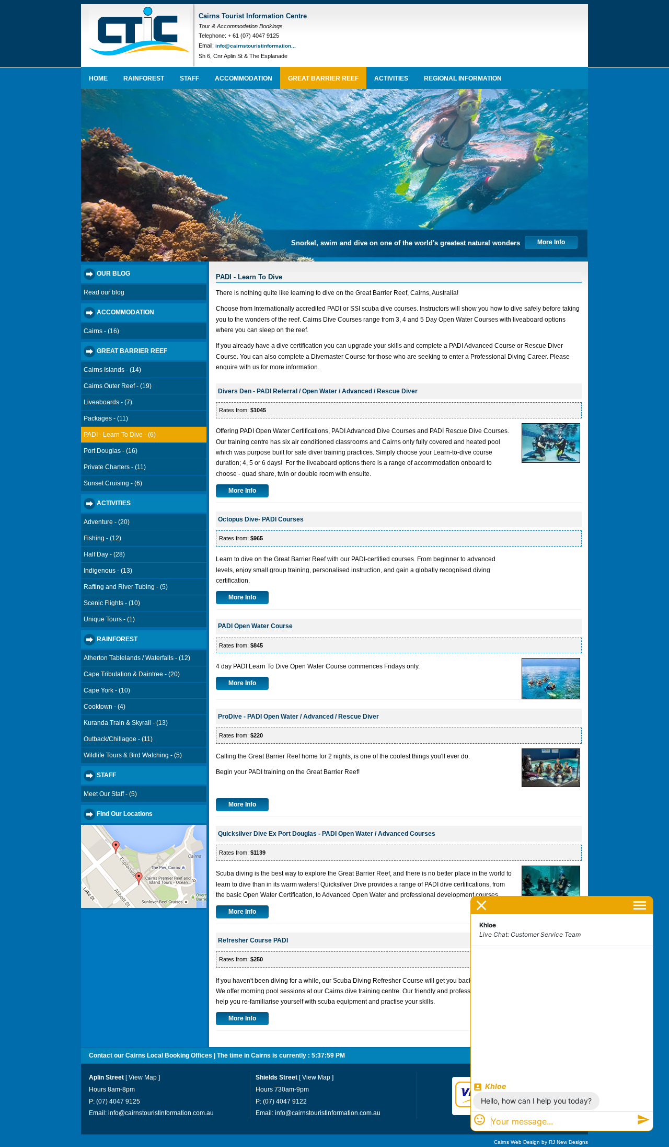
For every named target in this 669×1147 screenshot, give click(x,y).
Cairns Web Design (517, 1142)
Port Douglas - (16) (110, 451)
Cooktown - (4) (104, 706)
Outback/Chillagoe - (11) (118, 739)
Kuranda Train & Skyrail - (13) (126, 722)
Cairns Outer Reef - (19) (118, 386)
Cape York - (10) (107, 690)
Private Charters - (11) (115, 467)
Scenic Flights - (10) (112, 603)
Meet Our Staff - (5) (110, 794)
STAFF (189, 78)
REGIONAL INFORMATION (463, 78)
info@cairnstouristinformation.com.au (161, 1113)
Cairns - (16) (101, 331)
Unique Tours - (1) (109, 619)
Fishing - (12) (102, 538)
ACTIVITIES (391, 78)
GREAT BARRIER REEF (323, 78)
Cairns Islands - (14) (112, 369)
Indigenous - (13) (108, 570)
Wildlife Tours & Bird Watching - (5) (133, 755)
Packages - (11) (106, 418)
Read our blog (104, 292)
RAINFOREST (143, 78)
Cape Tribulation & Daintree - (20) (132, 674)
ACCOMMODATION (243, 78)
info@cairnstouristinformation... (255, 46)
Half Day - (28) (104, 554)
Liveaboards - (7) (108, 402)
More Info (551, 242)
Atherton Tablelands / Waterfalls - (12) (137, 658)
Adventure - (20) (107, 522)
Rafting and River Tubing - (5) (126, 586)
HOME (98, 78)
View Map (143, 1077)
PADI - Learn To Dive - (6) (120, 434)
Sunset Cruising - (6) (113, 483)
